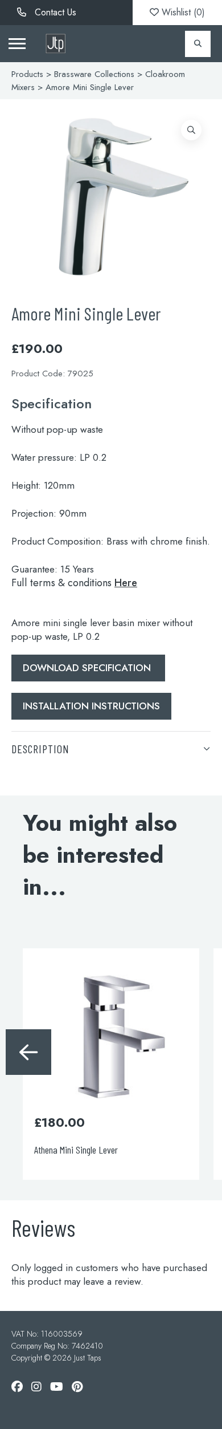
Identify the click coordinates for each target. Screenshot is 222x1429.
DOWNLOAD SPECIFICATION (88, 668)
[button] (191, 130)
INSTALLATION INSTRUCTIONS (91, 706)
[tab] (111, 748)
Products (27, 74)
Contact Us (54, 12)
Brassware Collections (94, 74)
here (125, 583)
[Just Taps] (55, 44)
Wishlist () (182, 12)
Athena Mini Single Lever (47, 1149)
